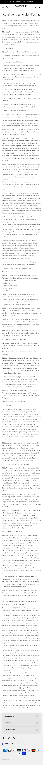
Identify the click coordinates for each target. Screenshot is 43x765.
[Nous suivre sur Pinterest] (14, 738)
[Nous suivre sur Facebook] (3, 738)
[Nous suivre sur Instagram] (8, 738)
